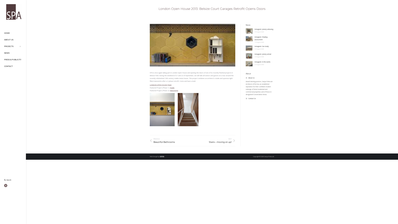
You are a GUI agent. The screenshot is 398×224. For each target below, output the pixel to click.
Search (8, 180)
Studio (172, 88)
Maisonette (174, 90)
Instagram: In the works (262, 62)
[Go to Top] (394, 220)
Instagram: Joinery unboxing (264, 29)
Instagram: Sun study (262, 46)
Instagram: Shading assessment (261, 38)
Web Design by (155, 156)
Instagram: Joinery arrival (263, 54)
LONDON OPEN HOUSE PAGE (161, 85)
